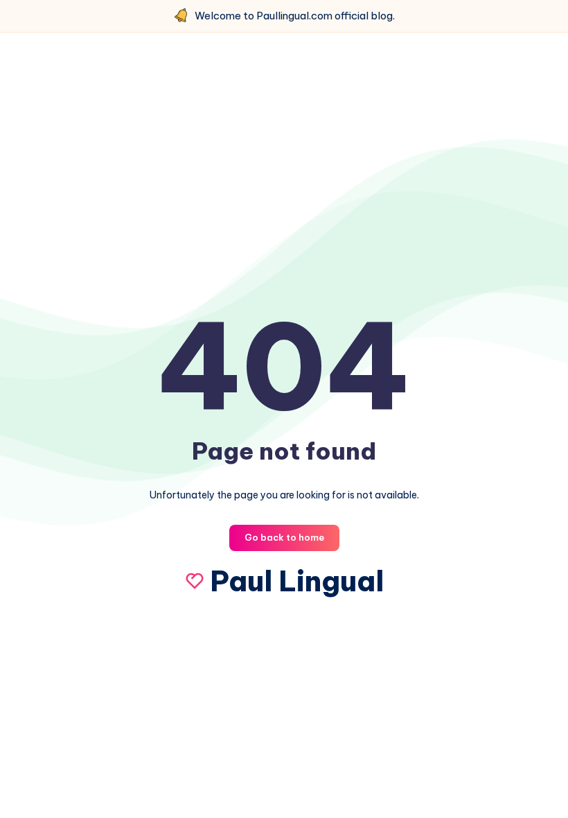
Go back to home (284, 537)
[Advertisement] (284, 164)
